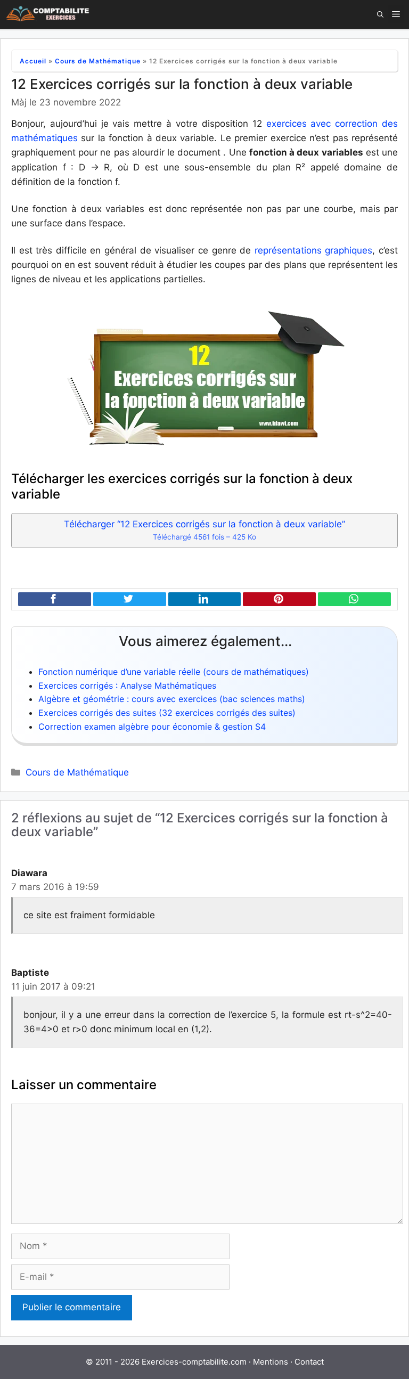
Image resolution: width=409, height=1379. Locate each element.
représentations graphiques (311, 250)
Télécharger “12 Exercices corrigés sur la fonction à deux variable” (204, 530)
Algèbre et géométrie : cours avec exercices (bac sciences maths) (171, 698)
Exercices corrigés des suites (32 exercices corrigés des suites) (167, 712)
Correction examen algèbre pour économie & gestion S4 (152, 726)
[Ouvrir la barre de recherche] (380, 14)
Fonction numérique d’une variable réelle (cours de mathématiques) (173, 671)
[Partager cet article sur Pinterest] (279, 599)
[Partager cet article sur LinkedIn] (204, 599)
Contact (309, 1362)
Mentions (270, 1362)
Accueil (33, 61)
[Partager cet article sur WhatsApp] (354, 599)
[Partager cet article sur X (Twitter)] (129, 599)
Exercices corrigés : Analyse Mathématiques (127, 685)
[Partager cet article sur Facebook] (54, 599)
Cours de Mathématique (98, 61)
